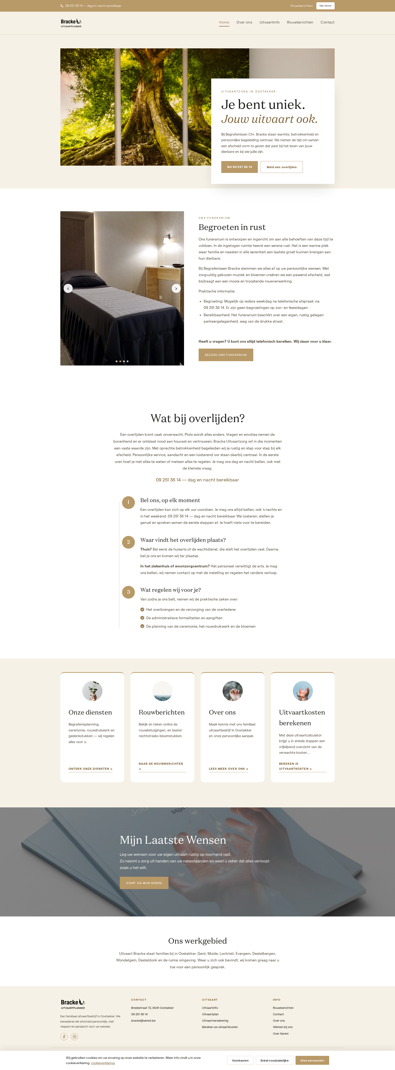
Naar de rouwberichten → (161, 766)
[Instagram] (74, 1036)
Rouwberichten (302, 6)
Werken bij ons (283, 1026)
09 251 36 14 (139, 1014)
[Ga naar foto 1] (116, 361)
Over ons (244, 22)
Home (224, 22)
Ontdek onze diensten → (90, 768)
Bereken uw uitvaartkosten (220, 1026)
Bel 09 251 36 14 (239, 166)
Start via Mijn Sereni (144, 883)
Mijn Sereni (325, 5)
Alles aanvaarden (312, 1060)
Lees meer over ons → (228, 768)
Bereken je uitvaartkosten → (295, 766)
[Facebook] (64, 1036)
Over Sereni (280, 1033)
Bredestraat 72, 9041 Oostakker (152, 1007)
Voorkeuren (240, 1060)
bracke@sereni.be (143, 1020)
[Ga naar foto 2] (120, 361)
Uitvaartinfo (270, 22)
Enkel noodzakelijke (274, 1060)
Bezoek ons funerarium (226, 354)
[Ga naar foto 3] (124, 361)
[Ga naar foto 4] (127, 361)
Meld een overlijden (282, 167)
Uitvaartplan (210, 1014)
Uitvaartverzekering (215, 1020)
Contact (328, 22)
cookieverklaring (103, 1063)
